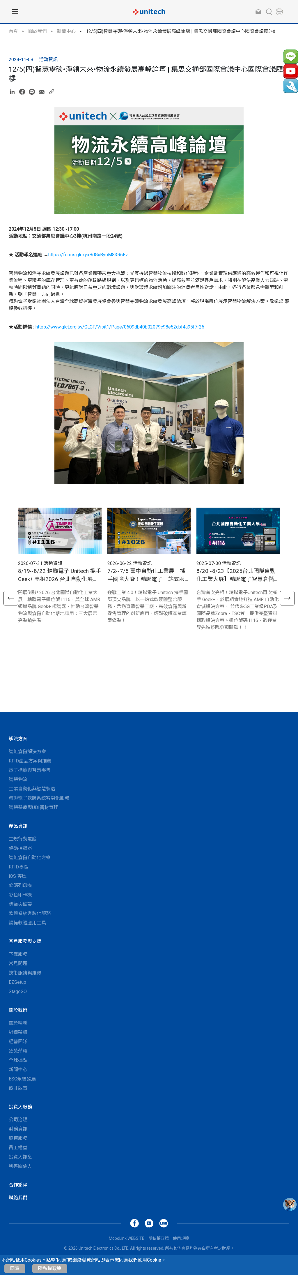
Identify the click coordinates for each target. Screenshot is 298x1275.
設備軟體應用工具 (27, 923)
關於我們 (37, 31)
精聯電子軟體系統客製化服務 (39, 798)
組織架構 (18, 1032)
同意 (14, 1268)
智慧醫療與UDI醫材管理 (33, 807)
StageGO (18, 991)
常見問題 (18, 963)
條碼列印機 (20, 885)
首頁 (13, 31)
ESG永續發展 (22, 1079)
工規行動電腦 (23, 839)
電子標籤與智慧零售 (30, 770)
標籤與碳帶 (20, 904)
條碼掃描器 (20, 848)
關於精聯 (18, 1023)
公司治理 (18, 1119)
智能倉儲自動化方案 (30, 857)
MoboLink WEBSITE (126, 1238)
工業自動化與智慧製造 (32, 789)
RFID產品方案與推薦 (30, 761)
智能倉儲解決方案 (27, 751)
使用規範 (181, 1238)
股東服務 (18, 1138)
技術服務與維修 (25, 973)
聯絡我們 (18, 1197)
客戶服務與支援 (25, 941)
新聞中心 (66, 31)
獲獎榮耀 (18, 1051)
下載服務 (18, 954)
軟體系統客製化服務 (30, 913)
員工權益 (18, 1147)
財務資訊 (18, 1129)
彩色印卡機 (20, 895)
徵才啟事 (18, 1088)
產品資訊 (18, 826)
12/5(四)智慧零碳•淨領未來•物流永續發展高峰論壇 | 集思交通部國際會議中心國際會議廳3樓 (181, 31)
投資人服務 (20, 1107)
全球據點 (18, 1060)
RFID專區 (18, 867)
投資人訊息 (20, 1157)
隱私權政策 (49, 1268)
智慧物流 (18, 779)
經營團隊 (18, 1041)
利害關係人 (20, 1166)
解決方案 (18, 738)
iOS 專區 (17, 876)
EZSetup (17, 982)
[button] (10, 598)
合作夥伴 (18, 1185)
